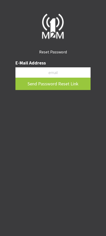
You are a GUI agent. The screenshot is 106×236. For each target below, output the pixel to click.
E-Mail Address (30, 63)
